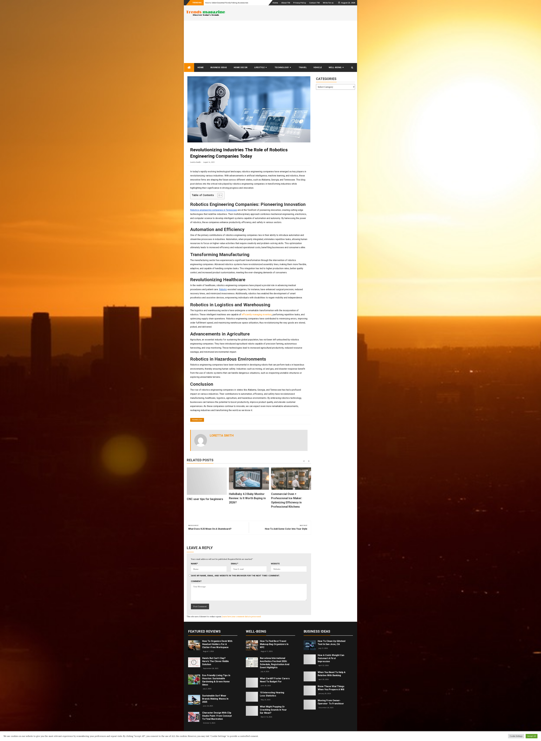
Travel (303, 67)
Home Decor (241, 67)
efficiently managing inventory (257, 314)
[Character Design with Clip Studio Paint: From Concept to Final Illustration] (194, 716)
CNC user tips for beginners (205, 499)
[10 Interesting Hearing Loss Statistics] (252, 696)
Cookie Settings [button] (516, 736)
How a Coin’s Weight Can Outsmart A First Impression (331, 658)
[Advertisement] (270, 41)
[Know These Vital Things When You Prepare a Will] (310, 690)
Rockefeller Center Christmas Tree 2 (220, 3)
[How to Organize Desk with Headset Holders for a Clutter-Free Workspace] (194, 645)
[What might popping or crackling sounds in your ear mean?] (252, 710)
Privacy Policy (299, 2)
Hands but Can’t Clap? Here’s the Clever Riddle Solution (215, 661)
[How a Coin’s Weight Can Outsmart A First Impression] (310, 659)
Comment (196, 581)
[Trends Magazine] (189, 67)
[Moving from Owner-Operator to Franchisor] (310, 704)
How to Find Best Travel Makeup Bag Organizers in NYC (274, 644)
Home (275, 2)
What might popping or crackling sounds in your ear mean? (273, 709)
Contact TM (314, 2)
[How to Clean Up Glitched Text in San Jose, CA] (310, 645)
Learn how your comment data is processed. (241, 616)
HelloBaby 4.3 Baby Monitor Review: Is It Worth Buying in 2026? (247, 498)
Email (234, 563)
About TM (285, 2)
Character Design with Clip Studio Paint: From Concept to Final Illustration (217, 715)
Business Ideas (218, 67)
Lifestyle (259, 67)
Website (275, 563)
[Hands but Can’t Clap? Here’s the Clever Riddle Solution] (194, 662)
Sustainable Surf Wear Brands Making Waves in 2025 (215, 698)
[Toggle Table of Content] (218, 195)
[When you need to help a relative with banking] (310, 676)
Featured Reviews (204, 631)
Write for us (328, 2)
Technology (282, 67)
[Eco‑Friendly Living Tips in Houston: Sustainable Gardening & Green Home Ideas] (194, 679)
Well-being (335, 67)
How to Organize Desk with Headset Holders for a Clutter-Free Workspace (217, 644)
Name (194, 563)
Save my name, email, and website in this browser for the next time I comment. (235, 575)
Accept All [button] (531, 736)
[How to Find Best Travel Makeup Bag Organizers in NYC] (252, 645)
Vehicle (317, 67)
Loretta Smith (195, 162)
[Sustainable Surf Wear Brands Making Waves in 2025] (194, 699)
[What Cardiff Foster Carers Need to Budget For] (252, 682)
